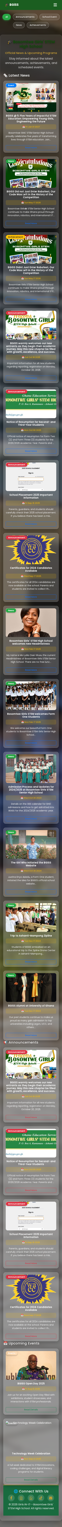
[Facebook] (11, 1498)
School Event (49, 16)
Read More (31, 147)
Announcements (25, 16)
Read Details (31, 1409)
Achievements (38, 25)
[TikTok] (41, 1498)
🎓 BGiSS (12, 5)
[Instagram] (21, 1498)
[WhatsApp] (31, 1498)
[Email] (50, 1498)
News (19, 25)
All (6, 16)
